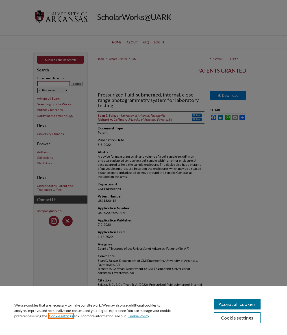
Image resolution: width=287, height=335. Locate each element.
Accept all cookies (237, 304)
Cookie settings (61, 316)
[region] (143, 310)
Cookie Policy (138, 316)
